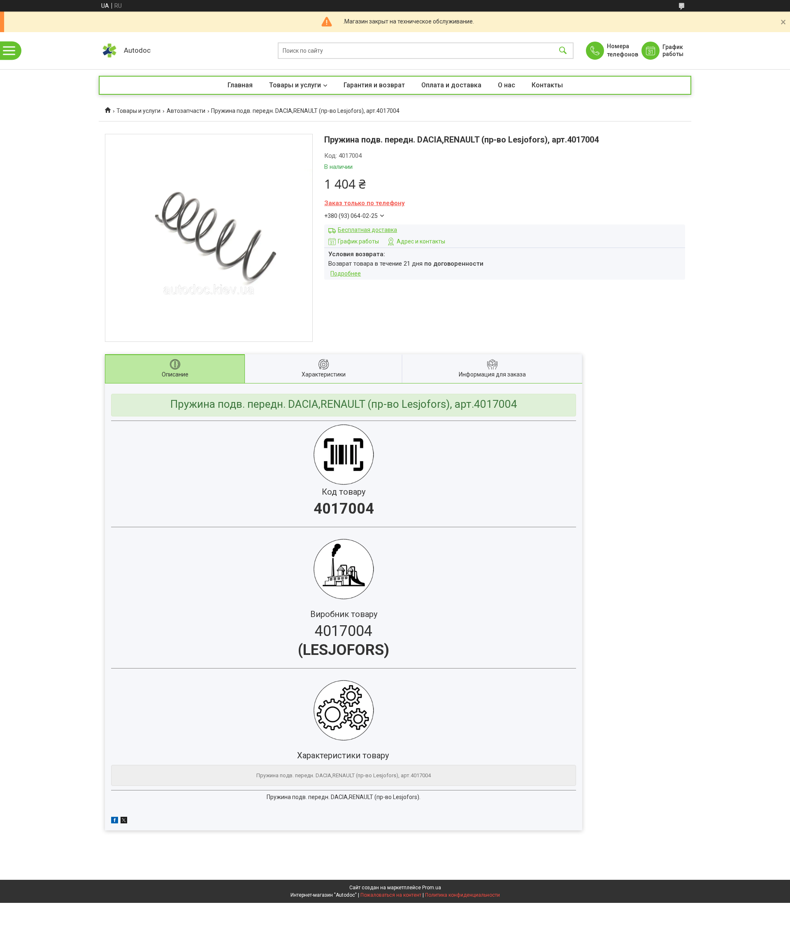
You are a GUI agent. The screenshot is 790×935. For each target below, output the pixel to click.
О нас (506, 85)
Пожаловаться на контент (390, 895)
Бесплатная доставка (367, 230)
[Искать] (563, 50)
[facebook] (114, 821)
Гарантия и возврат (374, 85)
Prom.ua (431, 888)
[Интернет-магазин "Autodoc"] (109, 50)
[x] (124, 821)
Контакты (547, 85)
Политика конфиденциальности (462, 895)
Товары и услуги (295, 85)
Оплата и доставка (451, 85)
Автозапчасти (186, 111)
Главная (240, 85)
